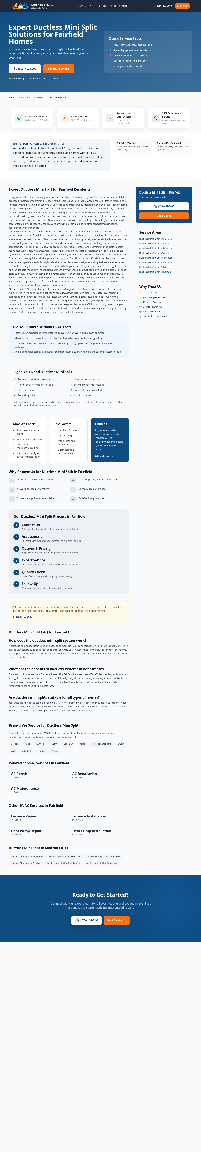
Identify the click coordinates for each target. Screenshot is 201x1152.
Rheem (53, 743)
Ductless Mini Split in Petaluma (64, 856)
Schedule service (104, 456)
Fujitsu (42, 750)
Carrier (14, 743)
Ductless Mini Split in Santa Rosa (27, 856)
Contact (123, 5)
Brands (102, 5)
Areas (93, 5)
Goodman (68, 743)
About (113, 5)
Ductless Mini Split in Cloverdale (155, 271)
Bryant (121, 743)
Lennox (40, 743)
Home (11, 97)
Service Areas (25, 97)
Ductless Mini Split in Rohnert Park (103, 856)
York (13, 750)
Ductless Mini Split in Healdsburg (63, 862)
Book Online (164, 215)
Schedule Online (58, 68)
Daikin (82, 743)
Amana (55, 750)
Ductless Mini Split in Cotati (153, 267)
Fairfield (40, 97)
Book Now (182, 5)
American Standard (101, 743)
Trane (27, 743)
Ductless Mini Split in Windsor (26, 862)
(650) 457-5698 (27, 68)
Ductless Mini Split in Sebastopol (102, 862)
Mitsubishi (27, 750)
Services (82, 5)
